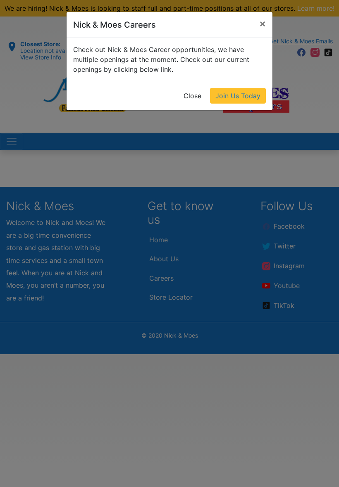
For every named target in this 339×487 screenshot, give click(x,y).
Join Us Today (237, 96)
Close (192, 96)
